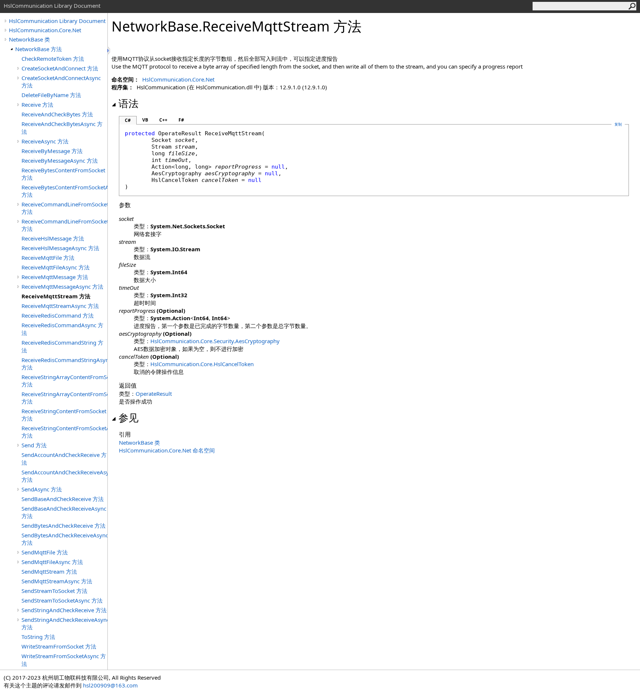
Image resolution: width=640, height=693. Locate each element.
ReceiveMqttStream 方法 (55, 296)
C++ (163, 120)
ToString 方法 (38, 636)
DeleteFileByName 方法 (51, 95)
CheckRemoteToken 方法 (52, 58)
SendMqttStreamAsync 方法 (56, 581)
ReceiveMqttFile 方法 (47, 257)
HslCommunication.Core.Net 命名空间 (167, 450)
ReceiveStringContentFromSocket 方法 (63, 414)
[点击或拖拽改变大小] (109, 50)
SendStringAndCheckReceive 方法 (64, 610)
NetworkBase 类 (29, 39)
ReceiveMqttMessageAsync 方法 (62, 286)
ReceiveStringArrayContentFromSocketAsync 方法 (64, 397)
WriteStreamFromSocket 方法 (58, 646)
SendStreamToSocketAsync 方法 (62, 600)
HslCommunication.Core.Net (45, 30)
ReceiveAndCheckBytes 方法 (57, 114)
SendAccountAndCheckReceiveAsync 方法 (64, 475)
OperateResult (154, 393)
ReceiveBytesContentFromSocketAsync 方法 (64, 190)
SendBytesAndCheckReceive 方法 (63, 525)
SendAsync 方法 (41, 489)
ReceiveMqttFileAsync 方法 (55, 267)
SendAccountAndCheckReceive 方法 (64, 458)
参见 (129, 417)
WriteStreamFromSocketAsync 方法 (63, 659)
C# (128, 120)
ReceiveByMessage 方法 (52, 151)
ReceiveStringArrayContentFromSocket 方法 (64, 380)
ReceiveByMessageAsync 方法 (59, 160)
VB (145, 120)
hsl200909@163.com (110, 685)
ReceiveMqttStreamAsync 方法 (60, 305)
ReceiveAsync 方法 (45, 141)
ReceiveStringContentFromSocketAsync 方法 (64, 431)
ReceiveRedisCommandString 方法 (62, 346)
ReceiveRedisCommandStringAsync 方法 (64, 363)
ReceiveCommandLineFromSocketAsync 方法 (64, 225)
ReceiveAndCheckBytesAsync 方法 (62, 127)
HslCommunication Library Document (57, 20)
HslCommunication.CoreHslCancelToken (202, 364)
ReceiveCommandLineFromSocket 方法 (64, 207)
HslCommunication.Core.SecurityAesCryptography (215, 341)
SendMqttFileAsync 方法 (52, 562)
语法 (129, 103)
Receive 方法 (37, 104)
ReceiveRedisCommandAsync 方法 (62, 328)
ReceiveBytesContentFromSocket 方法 (63, 173)
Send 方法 (34, 445)
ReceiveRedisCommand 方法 (57, 315)
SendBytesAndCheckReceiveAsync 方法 (64, 538)
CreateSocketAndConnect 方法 (59, 68)
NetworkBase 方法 (38, 49)
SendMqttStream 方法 (49, 571)
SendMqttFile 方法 (44, 552)
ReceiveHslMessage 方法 (52, 238)
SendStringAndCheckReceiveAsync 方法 (64, 623)
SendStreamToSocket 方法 (54, 590)
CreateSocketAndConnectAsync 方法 (61, 81)
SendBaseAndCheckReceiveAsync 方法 (63, 512)
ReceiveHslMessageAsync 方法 (60, 248)
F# (181, 120)
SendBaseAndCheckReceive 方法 (62, 499)
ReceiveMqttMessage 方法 (54, 277)
